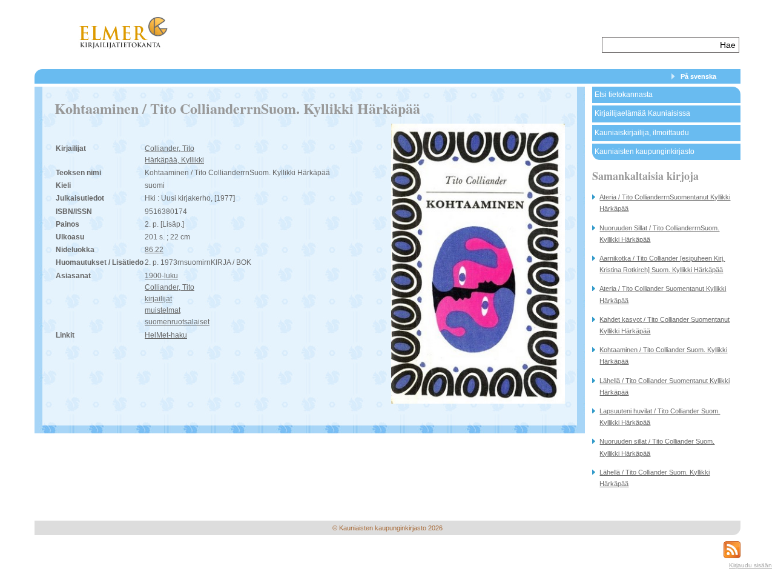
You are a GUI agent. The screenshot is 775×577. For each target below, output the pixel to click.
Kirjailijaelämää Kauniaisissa (642, 113)
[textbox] (659, 45)
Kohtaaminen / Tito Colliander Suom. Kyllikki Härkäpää (663, 355)
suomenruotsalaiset (177, 322)
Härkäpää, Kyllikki (174, 160)
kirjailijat (158, 299)
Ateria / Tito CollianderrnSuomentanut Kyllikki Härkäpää (664, 202)
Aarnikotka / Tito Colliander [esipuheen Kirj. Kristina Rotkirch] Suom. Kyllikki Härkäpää (662, 264)
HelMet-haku (166, 335)
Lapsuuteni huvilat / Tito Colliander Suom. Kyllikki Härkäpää (659, 416)
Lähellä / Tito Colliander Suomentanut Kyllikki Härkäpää (664, 386)
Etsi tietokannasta (624, 94)
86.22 (154, 249)
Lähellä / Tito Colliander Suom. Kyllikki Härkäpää (654, 478)
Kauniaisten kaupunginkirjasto (644, 151)
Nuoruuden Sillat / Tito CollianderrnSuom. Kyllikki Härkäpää (659, 233)
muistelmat (162, 310)
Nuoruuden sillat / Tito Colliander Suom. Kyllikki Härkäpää (656, 447)
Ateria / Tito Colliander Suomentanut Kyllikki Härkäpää (662, 294)
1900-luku (161, 276)
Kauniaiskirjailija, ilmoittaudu (642, 132)
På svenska (698, 76)
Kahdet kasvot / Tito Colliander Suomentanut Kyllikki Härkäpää (664, 325)
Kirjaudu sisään (750, 565)
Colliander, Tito (169, 148)
